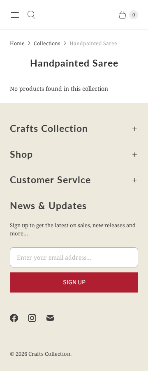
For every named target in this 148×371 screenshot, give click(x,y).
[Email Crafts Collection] (55, 318)
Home (17, 43)
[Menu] (15, 15)
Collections (47, 43)
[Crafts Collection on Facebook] (19, 318)
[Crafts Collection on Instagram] (37, 318)
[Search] (31, 15)
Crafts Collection (49, 353)
